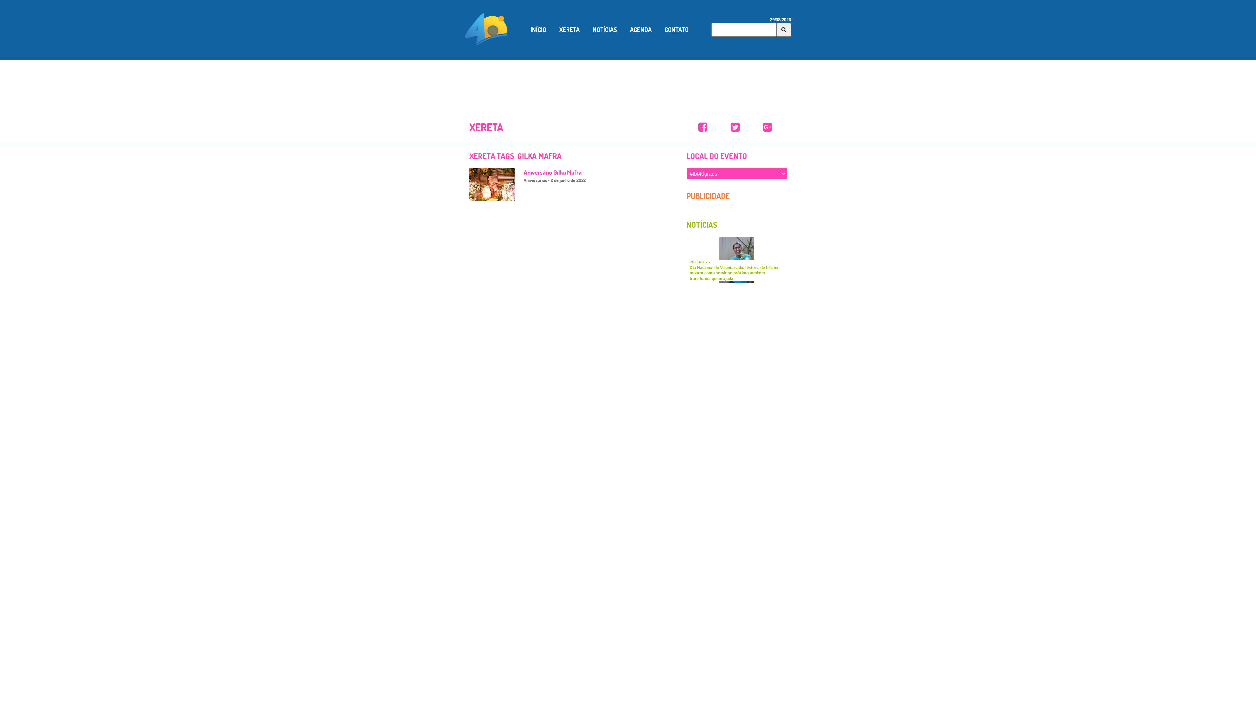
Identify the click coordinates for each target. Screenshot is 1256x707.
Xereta (569, 30)
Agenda (641, 30)
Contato (677, 30)
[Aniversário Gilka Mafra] (492, 184)
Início (538, 30)
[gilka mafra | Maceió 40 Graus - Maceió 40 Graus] (703, 127)
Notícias (605, 30)
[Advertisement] (628, 83)
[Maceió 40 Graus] (486, 29)
